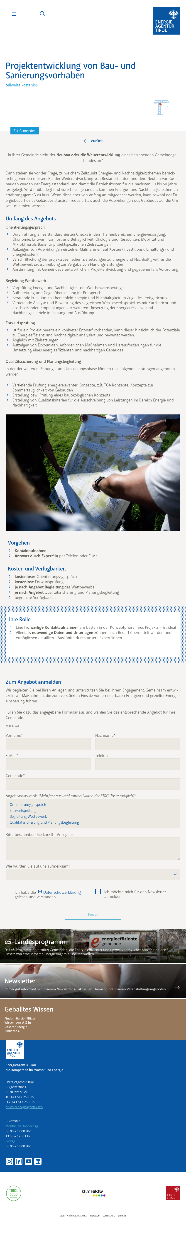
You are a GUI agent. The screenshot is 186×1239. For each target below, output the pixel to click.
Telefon (101, 756)
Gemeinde (14, 776)
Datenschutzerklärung (62, 892)
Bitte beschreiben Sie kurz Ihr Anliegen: (39, 835)
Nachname (104, 735)
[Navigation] (14, 14)
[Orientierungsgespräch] (93, 804)
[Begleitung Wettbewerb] (93, 816)
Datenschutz (109, 1215)
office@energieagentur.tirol (24, 1107)
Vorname (13, 735)
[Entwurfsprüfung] (93, 810)
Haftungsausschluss (77, 1215)
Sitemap (122, 1215)
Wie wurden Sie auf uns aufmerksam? (38, 866)
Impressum (94, 1215)
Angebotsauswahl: (70, 796)
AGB (62, 1215)
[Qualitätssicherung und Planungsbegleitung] (93, 822)
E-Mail (11, 756)
